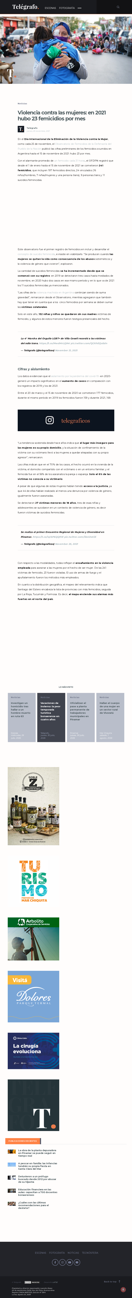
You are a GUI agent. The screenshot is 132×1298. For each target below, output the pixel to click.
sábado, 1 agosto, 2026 (106, 736)
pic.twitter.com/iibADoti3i (80, 536)
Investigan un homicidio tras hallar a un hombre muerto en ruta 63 (20, 710)
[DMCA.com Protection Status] (32, 1282)
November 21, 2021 (66, 350)
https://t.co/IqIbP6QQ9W (48, 536)
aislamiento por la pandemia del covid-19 (75, 376)
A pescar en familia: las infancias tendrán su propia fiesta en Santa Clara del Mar (37, 1166)
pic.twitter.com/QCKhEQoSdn (89, 343)
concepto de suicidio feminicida (36, 254)
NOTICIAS (73, 1252)
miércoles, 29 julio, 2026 (17, 736)
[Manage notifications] (123, 1289)
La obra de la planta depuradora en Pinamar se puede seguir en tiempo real (37, 1153)
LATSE (55, 1282)
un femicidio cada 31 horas (69, 160)
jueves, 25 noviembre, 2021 (38, 131)
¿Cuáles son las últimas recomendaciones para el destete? (33, 1205)
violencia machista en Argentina (55, 292)
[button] (66, 50)
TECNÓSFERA (90, 1252)
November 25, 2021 (66, 544)
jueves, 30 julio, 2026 (48, 736)
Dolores (14, 733)
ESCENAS (50, 8)
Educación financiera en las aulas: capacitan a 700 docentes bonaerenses (37, 1192)
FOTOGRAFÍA (67, 8)
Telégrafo (32, 128)
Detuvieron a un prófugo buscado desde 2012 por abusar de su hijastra (37, 1179)
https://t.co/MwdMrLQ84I (54, 343)
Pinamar (74, 733)
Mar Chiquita (106, 733)
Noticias (22, 103)
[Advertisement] (66, 214)
